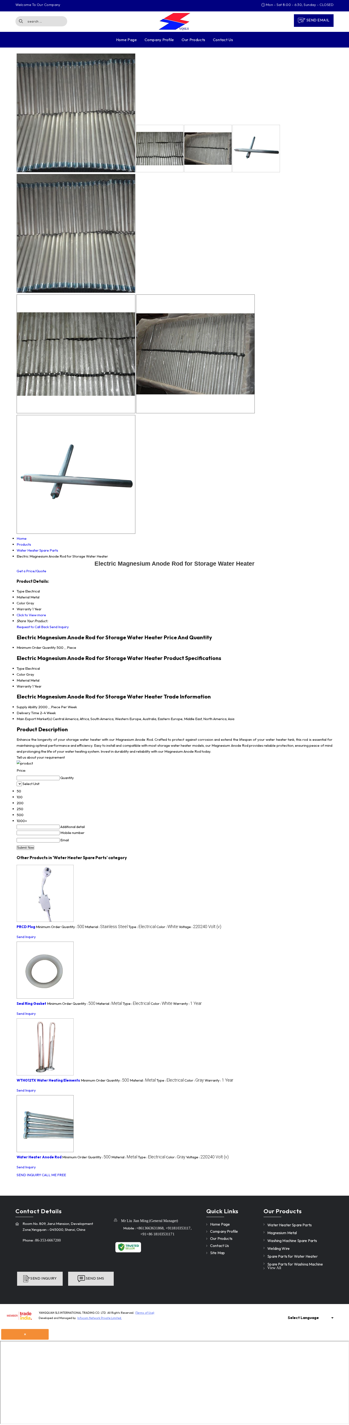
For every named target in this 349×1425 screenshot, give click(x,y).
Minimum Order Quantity (36, 647)
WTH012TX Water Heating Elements (48, 1080)
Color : (167, 926)
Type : (142, 926)
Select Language (303, 1317)
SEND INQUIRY (29, 1175)
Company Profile (159, 39)
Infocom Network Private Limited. (99, 1318)
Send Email (317, 20)
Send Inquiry (59, 627)
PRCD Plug (26, 926)
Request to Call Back (33, 627)
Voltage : (200, 926)
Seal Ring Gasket (31, 1003)
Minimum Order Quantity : (60, 926)
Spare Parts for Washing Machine (295, 1264)
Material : (106, 926)
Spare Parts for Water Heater (292, 1256)
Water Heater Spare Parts (289, 1225)
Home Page (126, 39)
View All (274, 1268)
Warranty (24, 686)
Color (21, 674)
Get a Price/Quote (31, 571)
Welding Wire (278, 1248)
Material (23, 680)
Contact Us (223, 39)
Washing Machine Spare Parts (292, 1240)
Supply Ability (27, 707)
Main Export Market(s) (34, 719)
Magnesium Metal (282, 1232)
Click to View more (31, 615)
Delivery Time (28, 713)
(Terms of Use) (144, 1312)
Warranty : (187, 1003)
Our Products (193, 39)
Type (20, 668)
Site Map (217, 1252)
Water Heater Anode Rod (39, 1157)
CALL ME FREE (54, 1175)
